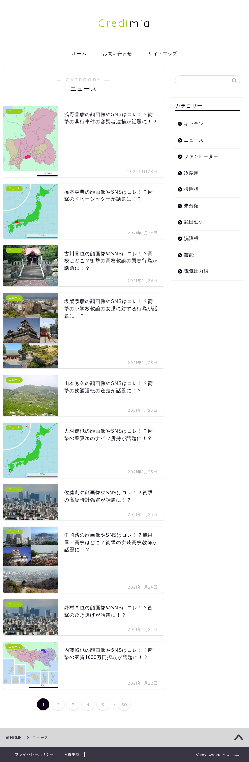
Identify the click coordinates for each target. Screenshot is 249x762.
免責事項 (71, 754)
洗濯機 (191, 238)
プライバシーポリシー (34, 754)
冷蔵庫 (191, 173)
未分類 (191, 205)
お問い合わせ (117, 53)
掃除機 (191, 189)
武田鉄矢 (194, 222)
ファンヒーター (201, 156)
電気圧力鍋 (196, 271)
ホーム (79, 53)
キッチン (194, 123)
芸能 (189, 255)
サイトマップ (162, 53)
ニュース (194, 140)
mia (124, 23)
